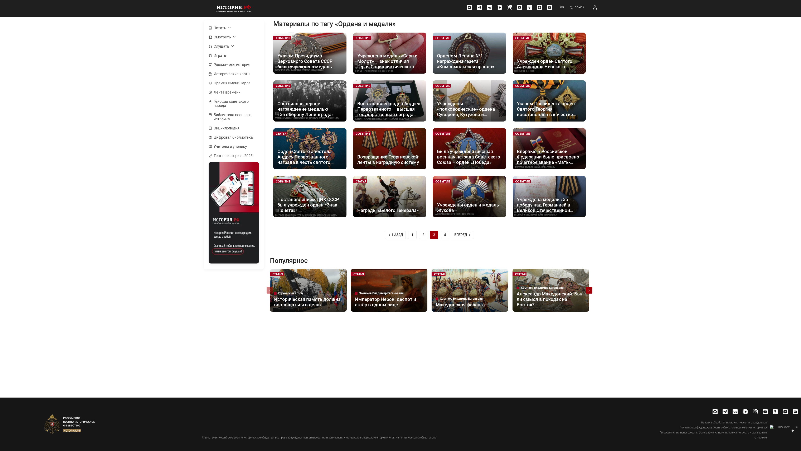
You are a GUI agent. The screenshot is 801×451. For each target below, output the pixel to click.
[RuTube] (509, 7)
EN (562, 7)
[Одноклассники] (529, 7)
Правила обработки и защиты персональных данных (734, 422)
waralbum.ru (759, 432)
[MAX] (469, 7)
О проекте (760, 437)
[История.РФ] (233, 8)
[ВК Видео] (499, 7)
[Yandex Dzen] (539, 7)
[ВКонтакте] (489, 7)
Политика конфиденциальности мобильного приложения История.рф (723, 427)
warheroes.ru (741, 432)
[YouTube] (519, 7)
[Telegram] (479, 7)
